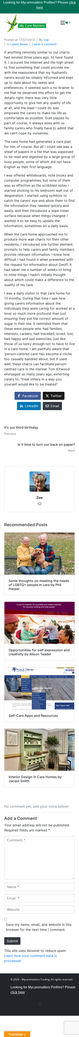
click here (18, 992)
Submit (12, 941)
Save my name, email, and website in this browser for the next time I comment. (38, 927)
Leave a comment (44, 44)
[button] (39, 1003)
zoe (46, 39)
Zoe (39, 497)
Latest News (19, 44)
